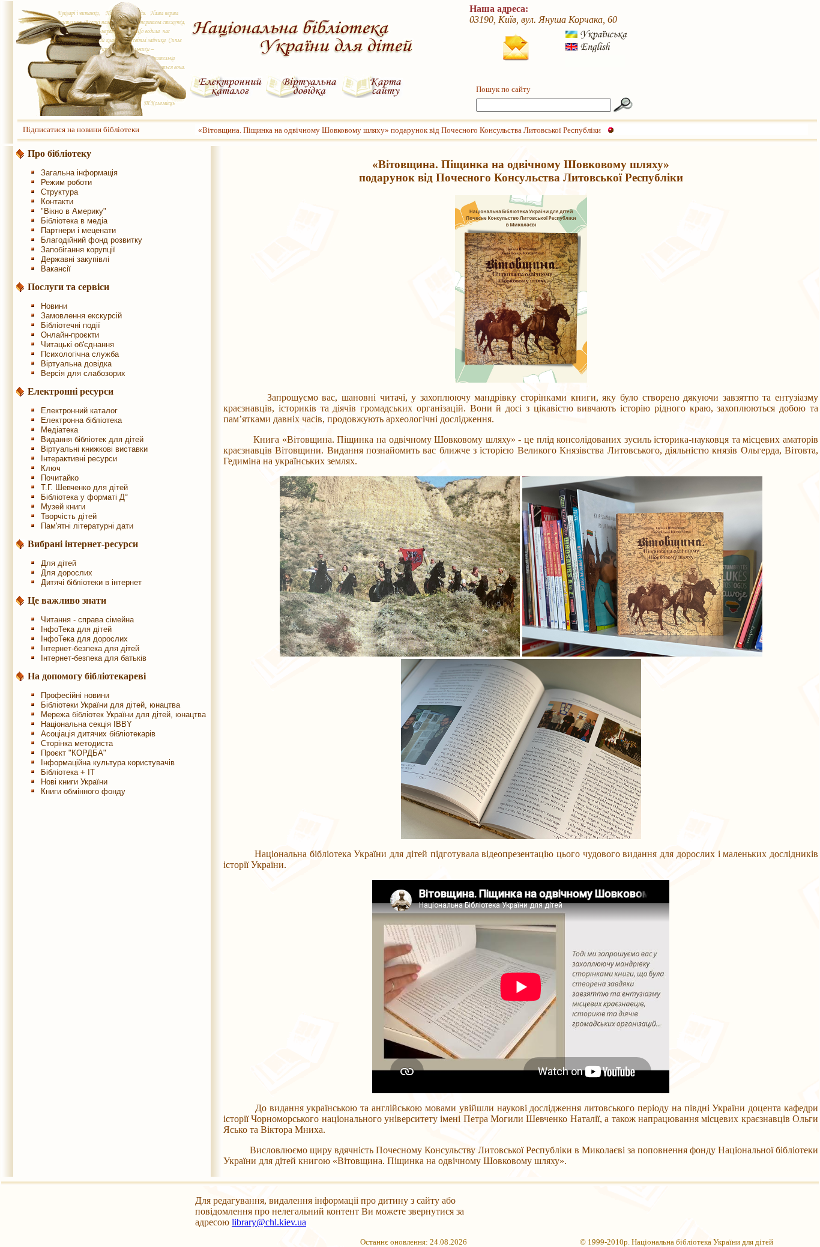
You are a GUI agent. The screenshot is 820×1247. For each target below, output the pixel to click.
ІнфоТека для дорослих (84, 638)
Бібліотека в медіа (74, 220)
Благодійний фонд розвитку (91, 239)
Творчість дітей (69, 516)
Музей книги (63, 506)
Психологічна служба (80, 354)
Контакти (57, 201)
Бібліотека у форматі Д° (84, 497)
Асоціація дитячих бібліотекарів (98, 733)
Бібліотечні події (70, 325)
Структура (59, 191)
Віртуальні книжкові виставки (94, 449)
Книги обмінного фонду (83, 791)
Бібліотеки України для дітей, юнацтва (110, 704)
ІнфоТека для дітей (76, 629)
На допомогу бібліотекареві (87, 676)
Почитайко (60, 477)
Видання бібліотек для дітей (92, 439)
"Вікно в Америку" (73, 211)
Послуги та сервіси (68, 287)
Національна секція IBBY (86, 724)
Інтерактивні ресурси (79, 458)
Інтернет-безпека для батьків (93, 658)
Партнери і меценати (78, 230)
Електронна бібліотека (81, 420)
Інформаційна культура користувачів (108, 762)
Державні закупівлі (75, 259)
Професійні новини (75, 695)
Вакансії (56, 268)
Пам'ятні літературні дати (87, 525)
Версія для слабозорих (83, 373)
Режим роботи (66, 182)
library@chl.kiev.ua (269, 1222)
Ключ (51, 468)
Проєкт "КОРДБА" (73, 752)
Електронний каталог (79, 410)
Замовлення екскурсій (81, 315)
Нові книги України (74, 781)
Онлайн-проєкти (70, 334)
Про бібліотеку (59, 153)
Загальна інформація (79, 172)
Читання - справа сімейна (87, 619)
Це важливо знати (67, 600)
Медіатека (59, 429)
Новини (54, 306)
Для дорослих (66, 572)
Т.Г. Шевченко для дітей (84, 487)
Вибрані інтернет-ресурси (83, 544)
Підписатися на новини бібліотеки (81, 129)
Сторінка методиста (77, 743)
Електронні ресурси (70, 391)
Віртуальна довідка (76, 363)
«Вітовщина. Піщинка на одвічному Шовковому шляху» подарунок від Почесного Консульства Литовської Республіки (399, 130)
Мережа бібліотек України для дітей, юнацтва (123, 714)
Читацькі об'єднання (77, 344)
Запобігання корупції (78, 249)
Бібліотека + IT (68, 772)
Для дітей (58, 563)
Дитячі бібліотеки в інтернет (91, 582)
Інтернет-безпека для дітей (90, 648)
